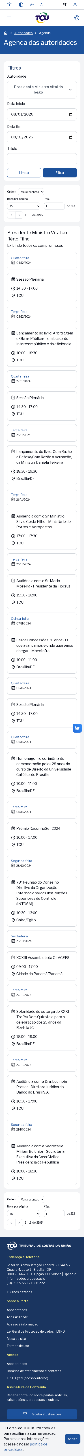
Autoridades (23, 33)
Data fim (14, 126)
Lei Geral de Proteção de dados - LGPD (36, 1331)
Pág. (47, 199)
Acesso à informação (22, 1324)
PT (64, 5)
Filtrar (60, 173)
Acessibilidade (17, 1317)
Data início (16, 104)
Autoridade (16, 76)
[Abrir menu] (9, 18)
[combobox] (42, 89)
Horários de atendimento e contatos (34, 1371)
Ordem (11, 191)
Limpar (24, 173)
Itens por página (17, 199)
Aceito (73, 1439)
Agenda (45, 33)
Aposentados (17, 1310)
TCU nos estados (19, 1292)
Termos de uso (18, 1346)
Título (12, 148)
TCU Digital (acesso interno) (27, 1378)
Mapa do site (16, 1338)
